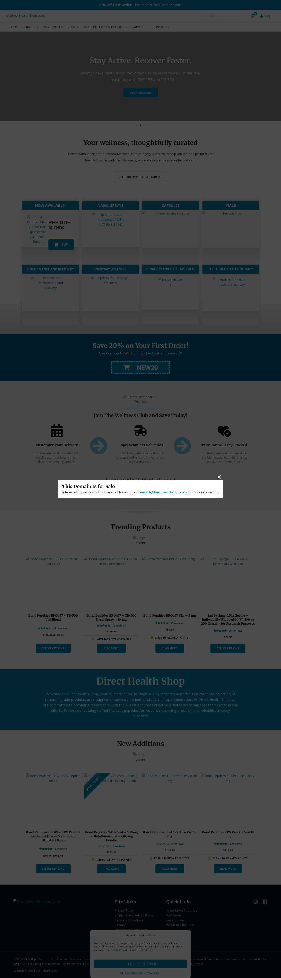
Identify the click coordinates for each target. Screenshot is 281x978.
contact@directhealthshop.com (163, 492)
